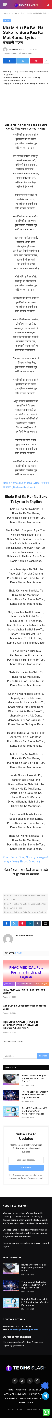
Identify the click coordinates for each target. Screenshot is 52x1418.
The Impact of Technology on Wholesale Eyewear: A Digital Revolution (35, 1095)
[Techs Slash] (26, 4)
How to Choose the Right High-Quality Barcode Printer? (34, 1078)
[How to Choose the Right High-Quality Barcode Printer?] (11, 1079)
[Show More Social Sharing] (46, 60)
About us (21, 1390)
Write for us (26, 1402)
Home (10, 1390)
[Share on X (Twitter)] (22, 60)
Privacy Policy (27, 1178)
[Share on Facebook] (9, 60)
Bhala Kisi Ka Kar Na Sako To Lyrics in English (25, 912)
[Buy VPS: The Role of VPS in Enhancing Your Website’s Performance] (11, 1111)
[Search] (47, 4)
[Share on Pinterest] (36, 60)
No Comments (11, 54)
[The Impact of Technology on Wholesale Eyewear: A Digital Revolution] (11, 1095)
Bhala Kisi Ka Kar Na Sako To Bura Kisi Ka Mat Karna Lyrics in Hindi (25, 906)
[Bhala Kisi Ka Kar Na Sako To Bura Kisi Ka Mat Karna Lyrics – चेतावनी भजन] (26, 100)
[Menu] (5, 4)
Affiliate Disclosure (15, 1394)
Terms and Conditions (32, 1398)
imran (7, 21)
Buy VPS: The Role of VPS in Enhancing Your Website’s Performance (34, 1111)
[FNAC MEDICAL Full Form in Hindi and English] (26, 973)
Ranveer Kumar (18, 50)
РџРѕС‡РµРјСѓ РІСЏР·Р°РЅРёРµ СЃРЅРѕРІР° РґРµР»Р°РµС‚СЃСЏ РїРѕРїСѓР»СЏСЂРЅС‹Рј (20, 1025)
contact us (35, 1390)
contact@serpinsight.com (24, 1329)
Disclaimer (11, 1398)
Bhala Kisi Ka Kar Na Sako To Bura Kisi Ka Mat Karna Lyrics (25, 897)
